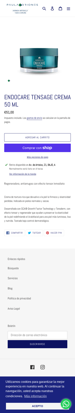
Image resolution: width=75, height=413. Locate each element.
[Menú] (68, 8)
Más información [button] (35, 396)
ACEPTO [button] (37, 406)
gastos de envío (34, 118)
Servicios (13, 278)
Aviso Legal (14, 308)
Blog (10, 288)
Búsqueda (13, 268)
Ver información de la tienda (22, 174)
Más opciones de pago (37, 157)
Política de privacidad (19, 298)
